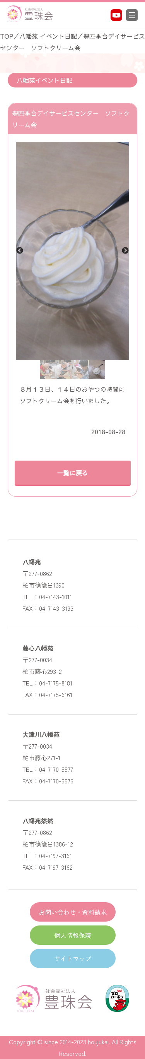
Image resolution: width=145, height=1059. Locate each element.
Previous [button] (20, 251)
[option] (72, 251)
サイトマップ (72, 958)
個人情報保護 (72, 935)
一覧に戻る (72, 472)
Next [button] (125, 251)
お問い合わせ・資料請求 (73, 912)
